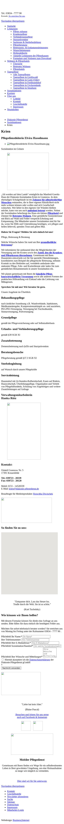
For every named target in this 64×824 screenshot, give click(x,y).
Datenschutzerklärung (39, 659)
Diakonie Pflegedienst (17, 119)
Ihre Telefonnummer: (11, 639)
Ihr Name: (11, 636)
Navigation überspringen (12, 21)
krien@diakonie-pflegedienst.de (24, 488)
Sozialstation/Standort (17, 646)
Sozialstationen (14, 122)
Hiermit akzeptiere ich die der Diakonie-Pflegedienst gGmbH (27, 661)
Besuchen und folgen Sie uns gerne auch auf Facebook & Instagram (32, 715)
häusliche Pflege (44, 274)
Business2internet (21, 820)
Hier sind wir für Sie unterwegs (32, 781)
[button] (29, 563)
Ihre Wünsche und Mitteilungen (21, 656)
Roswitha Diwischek (43, 494)
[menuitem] (11, 26)
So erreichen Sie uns (16, 16)
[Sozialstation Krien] (26, 522)
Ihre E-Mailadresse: (16, 643)
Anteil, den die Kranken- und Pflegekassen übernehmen (32, 254)
